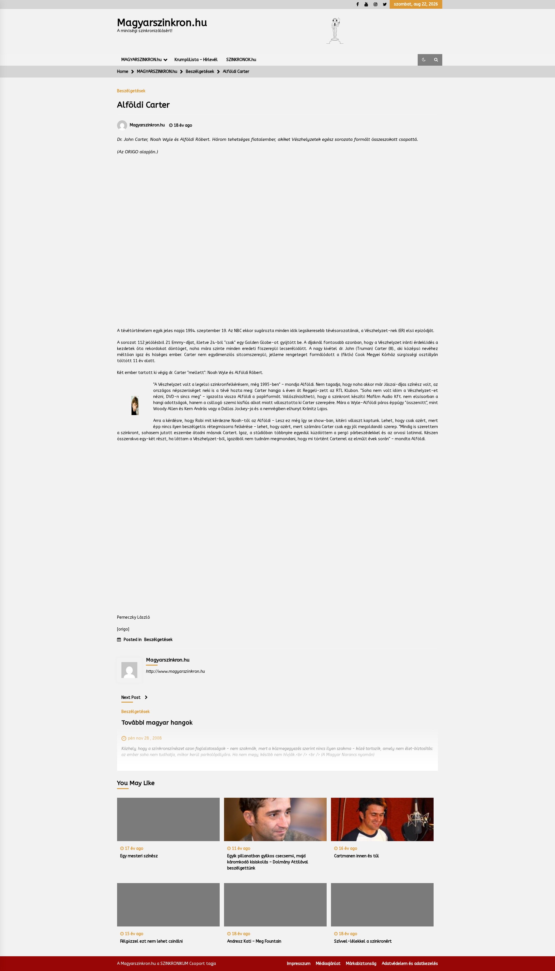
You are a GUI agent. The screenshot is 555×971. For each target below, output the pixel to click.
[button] (424, 60)
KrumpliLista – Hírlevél (196, 59)
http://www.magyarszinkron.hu (175, 671)
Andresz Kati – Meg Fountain (254, 941)
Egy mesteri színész (139, 856)
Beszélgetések (131, 91)
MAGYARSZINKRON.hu (141, 59)
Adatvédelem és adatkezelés (410, 963)
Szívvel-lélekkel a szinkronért (363, 941)
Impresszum (298, 963)
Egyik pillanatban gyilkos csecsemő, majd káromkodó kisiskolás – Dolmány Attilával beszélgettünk (267, 862)
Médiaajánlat (328, 963)
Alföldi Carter (143, 105)
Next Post (130, 697)
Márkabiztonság (361, 963)
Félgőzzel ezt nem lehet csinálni (151, 941)
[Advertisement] (277, 235)
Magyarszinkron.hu (162, 23)
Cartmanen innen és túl (356, 856)
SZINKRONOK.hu (241, 59)
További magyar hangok (157, 722)
